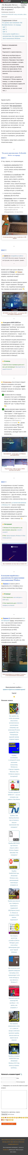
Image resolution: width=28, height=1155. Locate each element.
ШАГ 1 (5, 27)
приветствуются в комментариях (14, 689)
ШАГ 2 (5, 29)
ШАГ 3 (5, 31)
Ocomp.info (5, 1149)
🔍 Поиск (24, 2)
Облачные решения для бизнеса (13, 1139)
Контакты (16, 1141)
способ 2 (5, 532)
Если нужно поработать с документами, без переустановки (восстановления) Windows (13, 36)
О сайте (11, 1141)
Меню (3, 1139)
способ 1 (19, 530)
